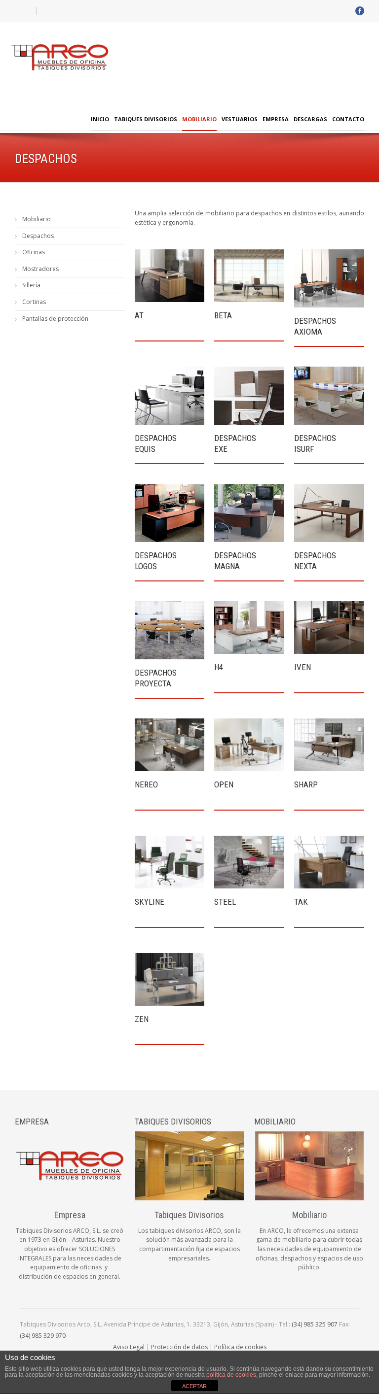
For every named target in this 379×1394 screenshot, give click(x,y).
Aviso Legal (129, 1347)
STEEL (225, 902)
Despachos (38, 236)
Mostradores (40, 269)
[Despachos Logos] (170, 513)
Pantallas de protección (55, 318)
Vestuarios (240, 119)
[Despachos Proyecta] (170, 630)
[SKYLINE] (170, 862)
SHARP (306, 784)
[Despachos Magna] (249, 513)
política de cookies (231, 1374)
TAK (301, 902)
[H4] (249, 627)
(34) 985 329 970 (43, 1335)
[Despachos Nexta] (329, 513)
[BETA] (249, 275)
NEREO (146, 784)
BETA (223, 315)
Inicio (100, 119)
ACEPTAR (194, 1386)
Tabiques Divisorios (145, 119)
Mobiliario (199, 119)
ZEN (142, 1019)
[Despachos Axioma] (329, 278)
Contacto (348, 119)
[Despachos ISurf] (329, 396)
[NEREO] (170, 744)
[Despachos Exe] (249, 396)
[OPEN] (249, 744)
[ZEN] (170, 979)
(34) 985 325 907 (315, 1324)
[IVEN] (329, 627)
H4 (218, 667)
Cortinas (34, 302)
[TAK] (329, 862)
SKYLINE (149, 902)
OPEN (223, 784)
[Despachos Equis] (170, 396)
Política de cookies (240, 1347)
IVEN (302, 667)
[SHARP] (329, 744)
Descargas (310, 119)
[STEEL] (249, 862)
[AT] (170, 275)
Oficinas (33, 252)
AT (139, 315)
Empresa (276, 119)
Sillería (31, 285)
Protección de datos (179, 1347)
